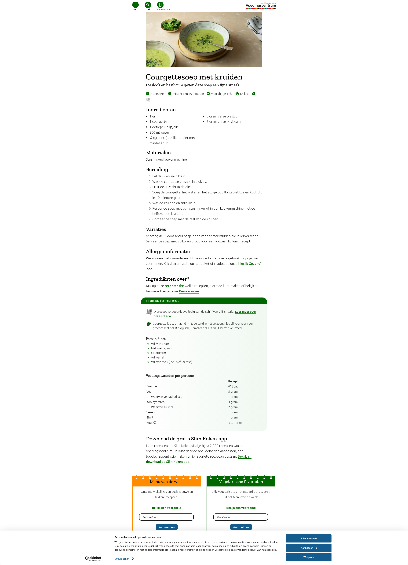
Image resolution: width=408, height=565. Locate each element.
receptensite (174, 285)
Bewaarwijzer (189, 291)
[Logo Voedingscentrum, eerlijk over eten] (261, 5)
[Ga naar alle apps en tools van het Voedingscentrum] (160, 5)
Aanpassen (307, 547)
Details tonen (121, 558)
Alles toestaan (309, 538)
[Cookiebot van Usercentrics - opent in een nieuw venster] (93, 558)
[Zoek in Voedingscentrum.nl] (148, 5)
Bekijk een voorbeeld (166, 508)
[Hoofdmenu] (135, 5)
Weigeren (308, 557)
